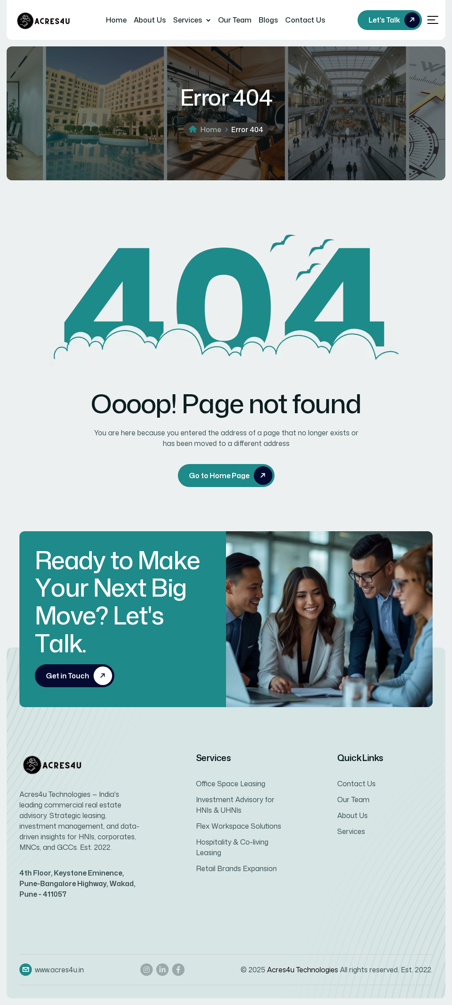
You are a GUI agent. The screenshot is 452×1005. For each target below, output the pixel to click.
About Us (150, 20)
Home (116, 20)
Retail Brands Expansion (236, 868)
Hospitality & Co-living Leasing (232, 847)
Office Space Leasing (230, 783)
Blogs (268, 20)
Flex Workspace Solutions (238, 826)
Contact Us (305, 20)
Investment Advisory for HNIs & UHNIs (235, 805)
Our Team (235, 20)
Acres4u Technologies (302, 970)
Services (187, 20)
